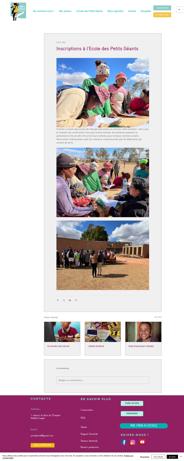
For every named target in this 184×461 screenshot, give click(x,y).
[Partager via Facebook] (57, 300)
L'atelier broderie (96, 346)
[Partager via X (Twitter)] (64, 300)
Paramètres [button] (144, 456)
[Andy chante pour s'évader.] (143, 332)
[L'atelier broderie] (103, 332)
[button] (44, 11)
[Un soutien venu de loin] (62, 332)
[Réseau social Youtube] (142, 442)
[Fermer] (180, 456)
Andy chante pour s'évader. (141, 346)
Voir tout (158, 317)
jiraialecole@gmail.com (42, 435)
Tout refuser (158, 456)
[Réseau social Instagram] (133, 442)
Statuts (84, 426)
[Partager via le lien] (76, 300)
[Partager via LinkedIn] (70, 300)
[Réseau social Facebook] (123, 442)
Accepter (172, 456)
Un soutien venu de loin (58, 346)
